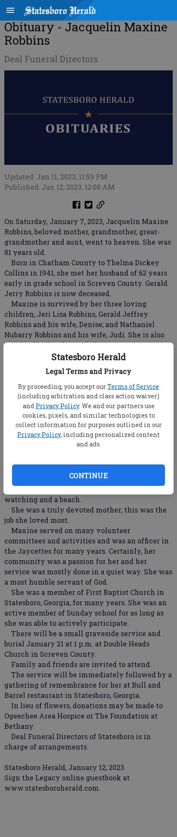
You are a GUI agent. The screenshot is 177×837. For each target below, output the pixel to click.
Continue (88, 475)
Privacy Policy (57, 406)
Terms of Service (133, 386)
